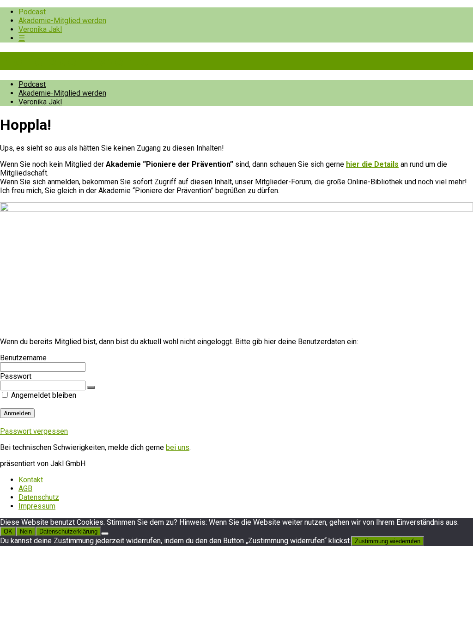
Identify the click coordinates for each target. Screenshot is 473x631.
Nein (26, 531)
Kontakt (30, 479)
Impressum (36, 506)
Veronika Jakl (40, 29)
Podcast (32, 11)
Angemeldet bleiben (42, 395)
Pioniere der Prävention (78, 61)
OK (8, 531)
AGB (25, 488)
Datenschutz (38, 497)
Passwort (15, 376)
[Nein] (105, 533)
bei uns (177, 447)
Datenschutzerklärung (68, 531)
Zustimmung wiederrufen (387, 541)
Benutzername (23, 357)
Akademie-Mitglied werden (62, 20)
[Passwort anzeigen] (91, 387)
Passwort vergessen (34, 431)
